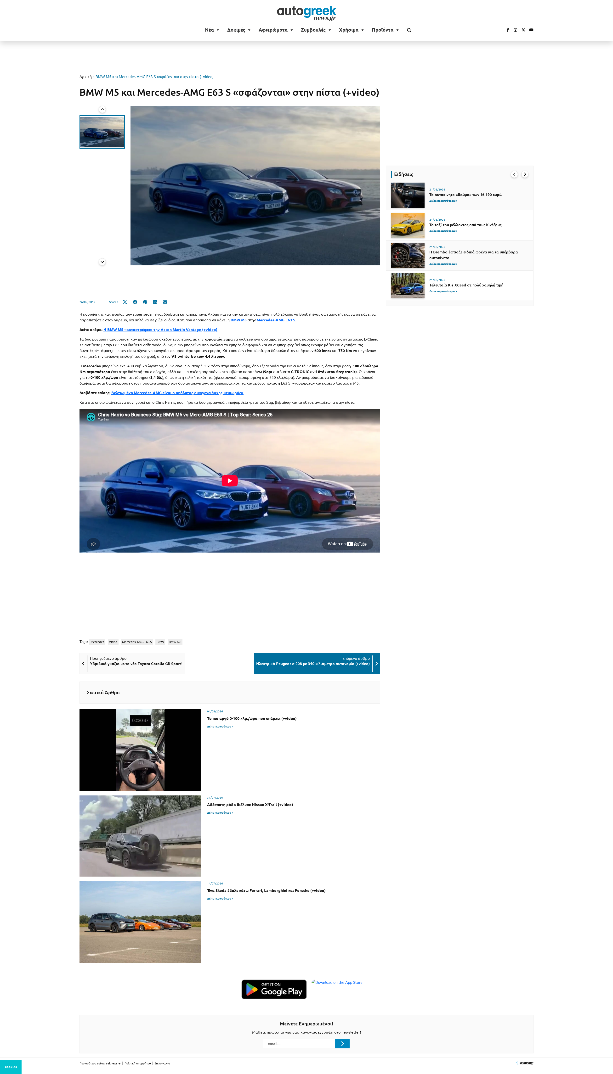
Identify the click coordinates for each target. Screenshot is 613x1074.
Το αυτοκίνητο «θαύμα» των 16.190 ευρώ (465, 194)
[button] (102, 132)
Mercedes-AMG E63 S (137, 641)
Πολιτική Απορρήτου (138, 1063)
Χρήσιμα (348, 30)
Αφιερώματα (273, 30)
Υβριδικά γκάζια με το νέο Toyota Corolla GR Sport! (136, 663)
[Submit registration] (342, 1043)
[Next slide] (102, 261)
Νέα (209, 30)
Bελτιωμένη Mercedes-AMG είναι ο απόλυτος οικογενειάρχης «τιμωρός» (177, 393)
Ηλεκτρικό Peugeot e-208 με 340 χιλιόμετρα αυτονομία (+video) (313, 663)
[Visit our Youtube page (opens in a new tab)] (530, 30)
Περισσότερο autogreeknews (98, 1063)
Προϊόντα (382, 30)
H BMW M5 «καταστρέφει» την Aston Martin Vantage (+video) (160, 329)
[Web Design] (525, 1063)
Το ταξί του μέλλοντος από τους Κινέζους (465, 225)
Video (113, 641)
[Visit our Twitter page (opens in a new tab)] (521, 30)
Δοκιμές (236, 30)
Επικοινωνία (162, 1063)
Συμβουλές (313, 30)
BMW (160, 641)
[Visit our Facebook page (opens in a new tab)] (505, 30)
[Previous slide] (102, 109)
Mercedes (97, 641)
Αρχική (85, 76)
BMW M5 (175, 641)
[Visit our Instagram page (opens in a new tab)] (513, 30)
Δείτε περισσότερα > (220, 726)
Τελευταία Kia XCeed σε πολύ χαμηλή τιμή (466, 285)
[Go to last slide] (514, 174)
